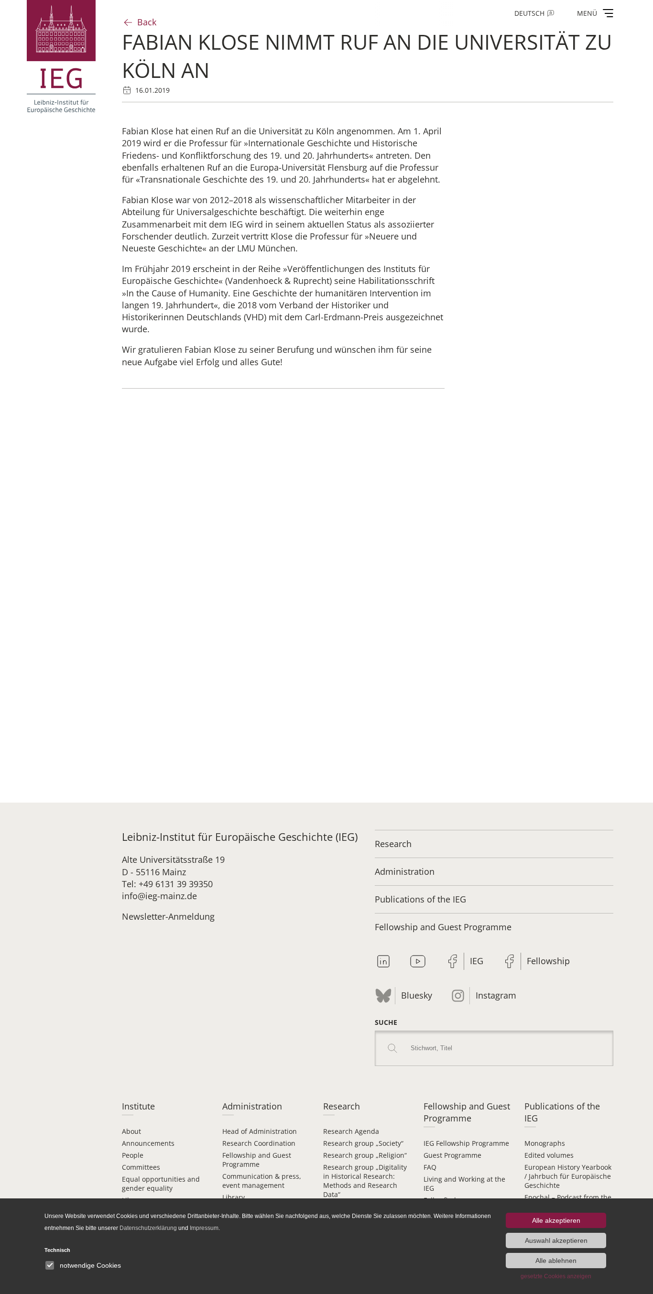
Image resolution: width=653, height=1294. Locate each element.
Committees (141, 1167)
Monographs (544, 1143)
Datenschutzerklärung (148, 1228)
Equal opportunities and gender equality (161, 1183)
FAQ (430, 1167)
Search (392, 1048)
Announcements (148, 1143)
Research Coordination (258, 1143)
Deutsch (529, 13)
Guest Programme (452, 1155)
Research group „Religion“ (365, 1155)
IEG (476, 961)
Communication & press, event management (261, 1181)
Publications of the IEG (420, 899)
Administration (405, 871)
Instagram (496, 995)
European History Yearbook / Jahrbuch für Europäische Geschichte (567, 1176)
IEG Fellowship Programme (466, 1143)
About (131, 1131)
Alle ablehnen (556, 1260)
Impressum (204, 1228)
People (132, 1155)
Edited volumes (549, 1155)
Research (393, 843)
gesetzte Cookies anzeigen (556, 1276)
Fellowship (548, 961)
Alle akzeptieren (556, 1220)
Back (146, 22)
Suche (386, 1022)
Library (233, 1197)
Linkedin (383, 961)
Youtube (417, 961)
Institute (138, 1106)
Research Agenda (351, 1131)
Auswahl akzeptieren (556, 1240)
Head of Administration (259, 1131)
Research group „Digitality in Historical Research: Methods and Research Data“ (365, 1181)
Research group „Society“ (363, 1143)
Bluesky (416, 995)
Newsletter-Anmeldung (168, 916)
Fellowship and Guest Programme (443, 927)
